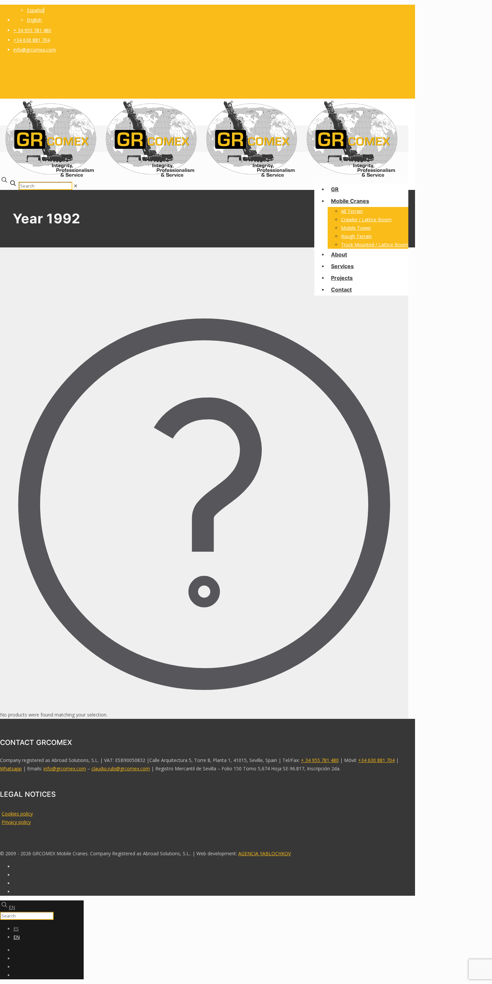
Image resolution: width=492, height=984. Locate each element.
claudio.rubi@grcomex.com (120, 768)
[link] (76, 186)
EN (12, 907)
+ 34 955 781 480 (32, 30)
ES (16, 928)
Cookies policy (17, 813)
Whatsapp (11, 768)
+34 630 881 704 (31, 40)
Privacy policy (16, 822)
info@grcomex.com (34, 49)
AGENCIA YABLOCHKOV (264, 853)
